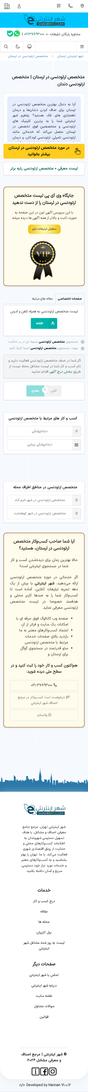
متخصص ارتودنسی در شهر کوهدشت (40, 513)
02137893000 (34, 34)
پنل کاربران (44, 932)
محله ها (44, 922)
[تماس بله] (10, 34)
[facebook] (44, 1071)
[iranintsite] (35, 1071)
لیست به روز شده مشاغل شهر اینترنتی (44, 945)
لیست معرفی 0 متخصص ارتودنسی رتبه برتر (44, 168)
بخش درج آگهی (60, 371)
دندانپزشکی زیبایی (39, 444)
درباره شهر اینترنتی (44, 985)
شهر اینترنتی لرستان (69, 56)
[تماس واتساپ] (17, 34)
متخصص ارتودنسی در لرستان (28, 56)
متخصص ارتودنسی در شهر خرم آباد (39, 500)
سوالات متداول (44, 1006)
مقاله (44, 911)
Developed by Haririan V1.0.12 (47, 1085)
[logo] (44, 20)
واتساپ (42, 715)
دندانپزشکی (40, 431)
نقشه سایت (44, 996)
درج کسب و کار (44, 901)
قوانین (44, 1016)
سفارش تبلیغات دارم (44, 229)
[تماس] (71, 6)
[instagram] (52, 1071)
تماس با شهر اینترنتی (44, 975)
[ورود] (19, 6)
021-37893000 (41, 685)
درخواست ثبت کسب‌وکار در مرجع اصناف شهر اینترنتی (41, 700)
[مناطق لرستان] (82, 6)
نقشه (39, 323)
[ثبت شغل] (59, 6)
